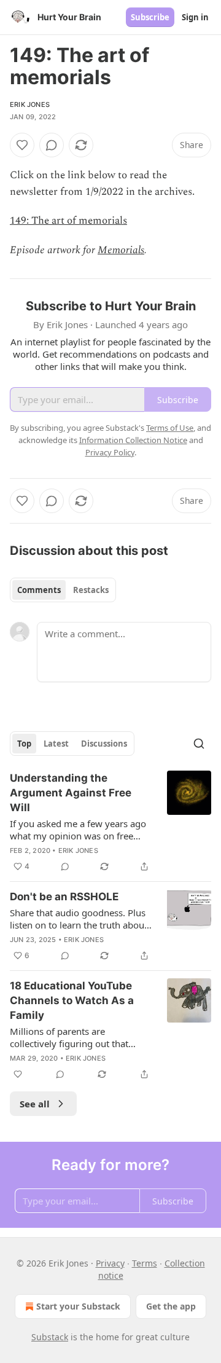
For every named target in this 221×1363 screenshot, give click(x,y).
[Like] (22, 145)
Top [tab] (24, 743)
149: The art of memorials (68, 221)
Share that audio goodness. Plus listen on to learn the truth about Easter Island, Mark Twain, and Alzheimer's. (78, 918)
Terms (144, 1263)
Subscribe (150, 17)
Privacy (110, 1263)
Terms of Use (169, 427)
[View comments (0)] (51, 145)
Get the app (171, 1306)
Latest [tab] (56, 743)
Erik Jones (30, 104)
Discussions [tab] (104, 743)
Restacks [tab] (91, 589)
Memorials (121, 250)
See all (35, 1104)
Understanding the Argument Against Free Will (70, 793)
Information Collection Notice (133, 440)
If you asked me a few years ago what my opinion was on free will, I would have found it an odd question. (81, 829)
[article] (110, 822)
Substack (49, 1337)
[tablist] (63, 590)
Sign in (195, 17)
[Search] (199, 743)
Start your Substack (78, 1306)
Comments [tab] (39, 589)
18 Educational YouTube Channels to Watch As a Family (72, 1000)
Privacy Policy (109, 452)
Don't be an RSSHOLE (64, 896)
